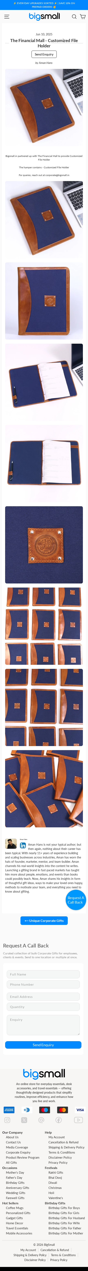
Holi (51, 1193)
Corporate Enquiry (18, 1152)
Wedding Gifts (15, 1193)
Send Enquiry (44, 54)
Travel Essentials (17, 1228)
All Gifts (11, 1162)
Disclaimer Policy (60, 1157)
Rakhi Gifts (56, 1172)
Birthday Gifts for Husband (67, 1218)
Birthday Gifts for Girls (64, 1213)
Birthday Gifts (15, 1182)
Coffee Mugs (15, 1208)
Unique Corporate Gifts (46, 920)
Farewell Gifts (15, 1198)
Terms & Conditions (62, 1152)
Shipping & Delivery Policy (67, 1147)
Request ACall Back (76, 899)
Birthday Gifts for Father (65, 1228)
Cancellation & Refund (63, 1142)
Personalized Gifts (18, 1213)
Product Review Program (22, 1157)
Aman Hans (46, 62)
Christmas (55, 1188)
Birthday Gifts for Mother (66, 1233)
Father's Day (14, 1177)
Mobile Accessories (19, 1233)
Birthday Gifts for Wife (64, 1223)
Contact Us (13, 1142)
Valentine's (56, 1198)
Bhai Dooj (55, 1177)
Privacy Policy (58, 1162)
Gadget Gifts (14, 1218)
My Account (57, 1137)
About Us (12, 1137)
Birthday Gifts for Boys (64, 1208)
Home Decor (14, 1223)
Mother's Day (15, 1172)
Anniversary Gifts (17, 1188)
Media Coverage (17, 1147)
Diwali (53, 1182)
